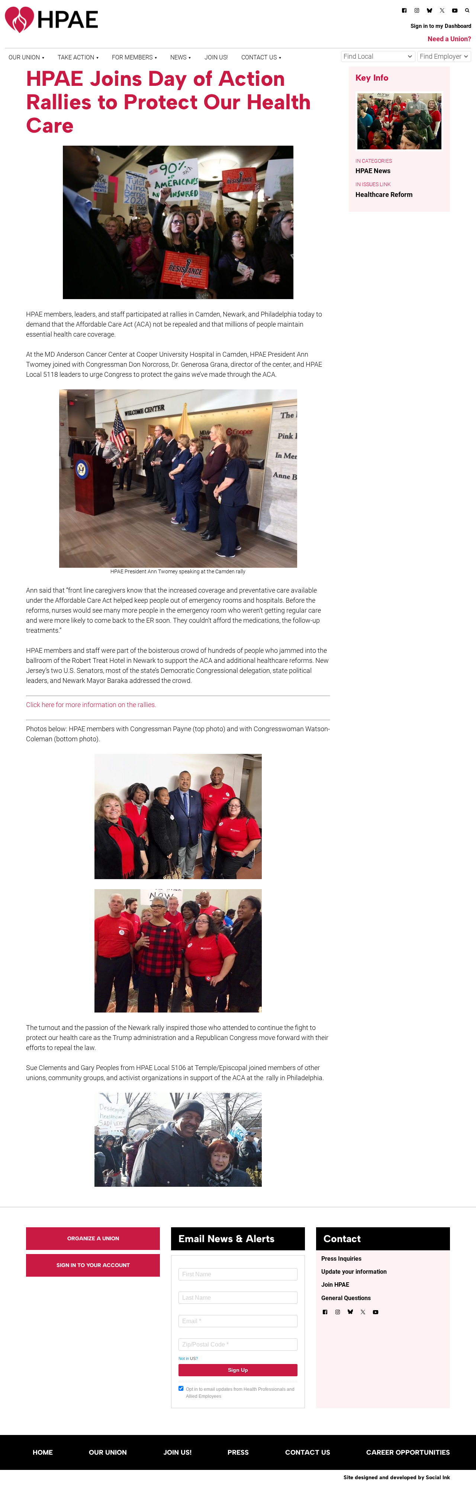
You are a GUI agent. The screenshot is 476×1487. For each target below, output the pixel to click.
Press (238, 1452)
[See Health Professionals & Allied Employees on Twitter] (442, 12)
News (178, 57)
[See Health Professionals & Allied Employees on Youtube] (455, 12)
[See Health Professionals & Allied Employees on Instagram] (417, 12)
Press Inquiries (341, 1258)
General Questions (346, 1298)
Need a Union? (449, 39)
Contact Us (259, 57)
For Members (132, 57)
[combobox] (378, 56)
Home (43, 1452)
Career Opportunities (408, 1452)
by (397, 1477)
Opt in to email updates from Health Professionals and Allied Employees (240, 1393)
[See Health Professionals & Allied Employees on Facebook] (404, 12)
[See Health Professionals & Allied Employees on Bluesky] (429, 11)
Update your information (354, 1271)
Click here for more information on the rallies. (91, 705)
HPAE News (373, 171)
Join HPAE (335, 1284)
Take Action (76, 57)
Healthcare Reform (384, 194)
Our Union (24, 57)
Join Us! (216, 57)
